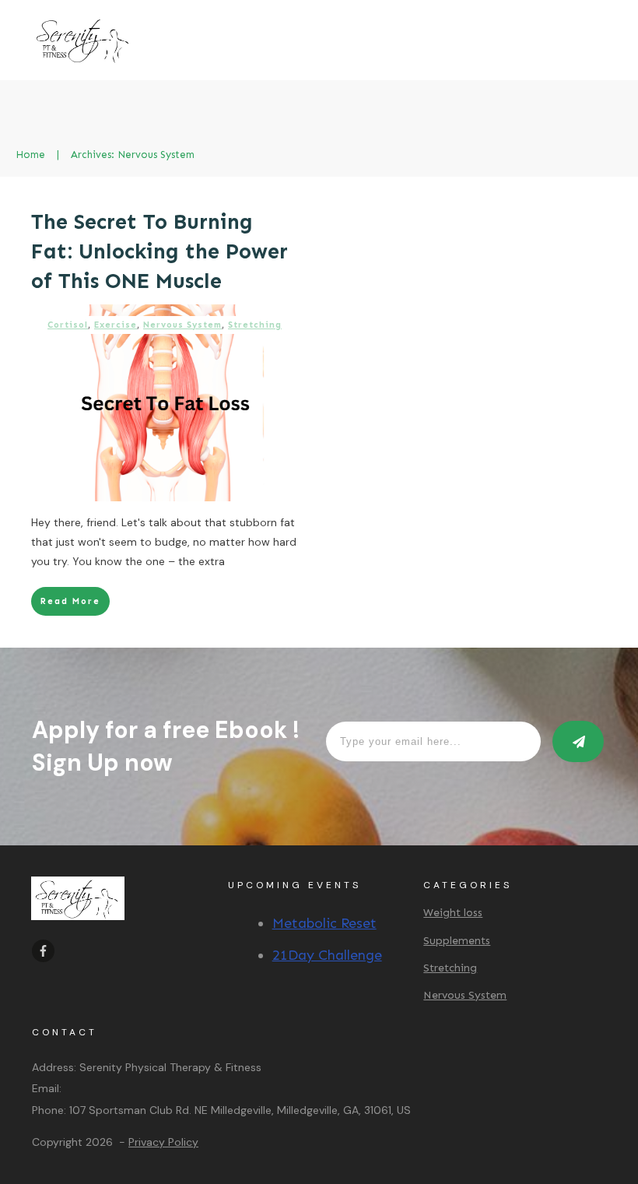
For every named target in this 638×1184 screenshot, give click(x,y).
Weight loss (452, 912)
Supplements (456, 940)
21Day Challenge (327, 955)
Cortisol (67, 325)
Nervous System (182, 325)
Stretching (255, 325)
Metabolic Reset (324, 923)
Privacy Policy (163, 1142)
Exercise (115, 325)
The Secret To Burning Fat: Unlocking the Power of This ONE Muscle (159, 251)
